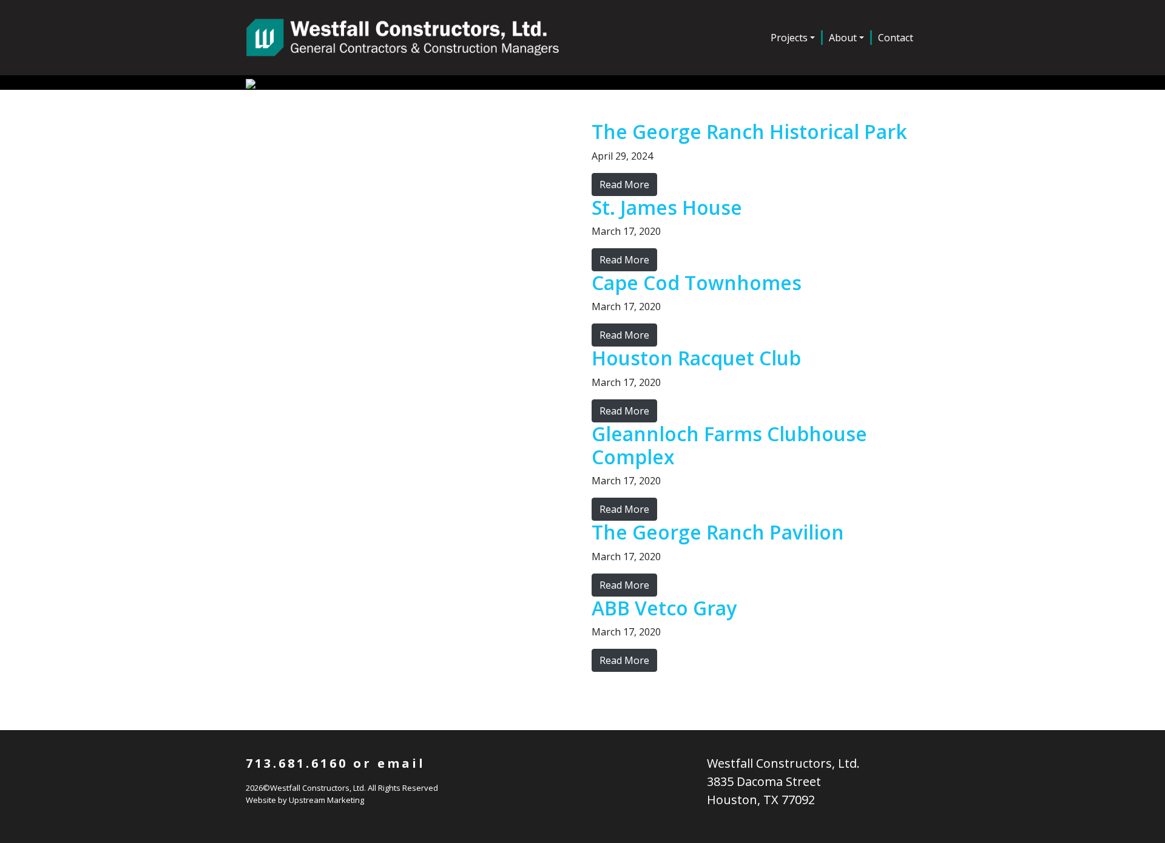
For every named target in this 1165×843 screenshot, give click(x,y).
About (843, 37)
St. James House (667, 207)
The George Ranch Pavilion (718, 532)
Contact (895, 37)
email (401, 763)
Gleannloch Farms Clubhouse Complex (729, 445)
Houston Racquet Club (696, 358)
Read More (624, 184)
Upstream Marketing (326, 799)
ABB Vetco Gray (664, 608)
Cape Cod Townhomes (697, 282)
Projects (789, 37)
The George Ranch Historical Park (749, 131)
